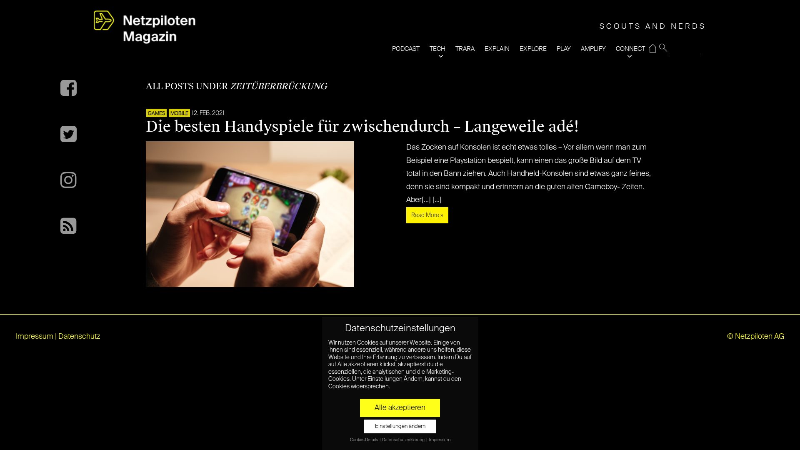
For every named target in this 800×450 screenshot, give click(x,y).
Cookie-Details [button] (364, 440)
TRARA (465, 49)
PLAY (564, 49)
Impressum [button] (439, 440)
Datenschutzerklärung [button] (403, 440)
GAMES (156, 113)
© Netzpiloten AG (755, 336)
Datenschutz (79, 336)
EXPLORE (533, 49)
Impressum (34, 336)
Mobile (179, 113)
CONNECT (630, 49)
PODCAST (406, 49)
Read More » (427, 215)
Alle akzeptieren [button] (400, 408)
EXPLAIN (497, 49)
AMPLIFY (593, 49)
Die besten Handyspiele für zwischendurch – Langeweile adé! (362, 126)
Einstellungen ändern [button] (400, 426)
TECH (437, 49)
